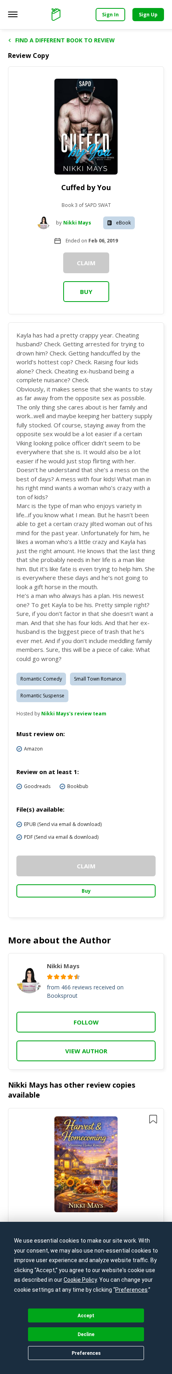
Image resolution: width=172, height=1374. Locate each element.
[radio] (50, 977)
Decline (86, 1334)
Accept (86, 1315)
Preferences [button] (131, 1290)
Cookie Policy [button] (80, 1280)
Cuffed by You (86, 187)
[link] (86, 1165)
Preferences (86, 1353)
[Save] (153, 1119)
